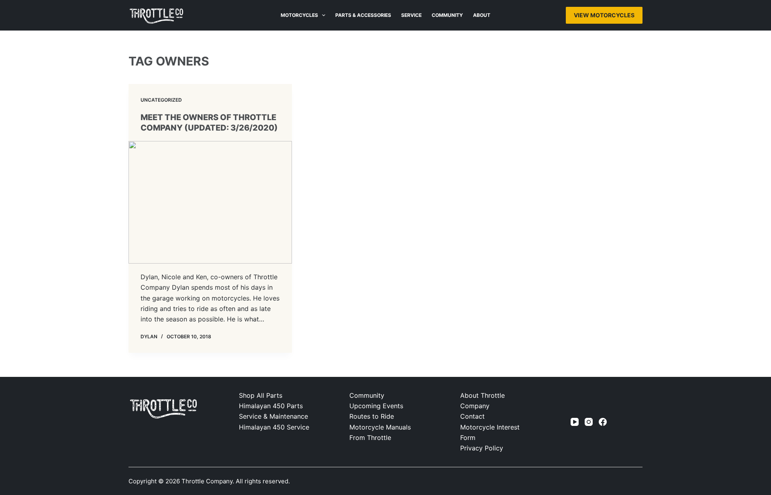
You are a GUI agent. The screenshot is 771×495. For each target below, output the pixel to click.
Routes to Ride (371, 416)
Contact (472, 416)
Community (447, 15)
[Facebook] (603, 422)
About (481, 15)
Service (411, 15)
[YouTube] (575, 422)
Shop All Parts (260, 395)
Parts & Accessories (363, 15)
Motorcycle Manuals (380, 427)
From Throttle (370, 438)
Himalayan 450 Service (274, 427)
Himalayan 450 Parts (271, 406)
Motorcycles (299, 15)
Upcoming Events (376, 406)
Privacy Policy (481, 448)
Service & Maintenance (273, 416)
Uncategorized (161, 100)
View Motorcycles (604, 15)
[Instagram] (589, 422)
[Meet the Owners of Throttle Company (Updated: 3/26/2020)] (210, 202)
